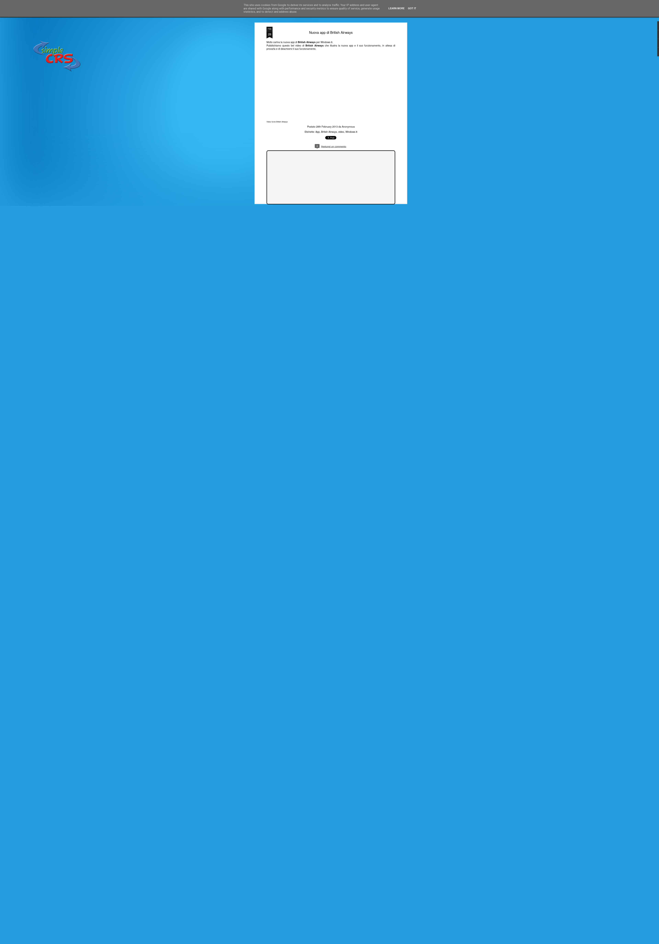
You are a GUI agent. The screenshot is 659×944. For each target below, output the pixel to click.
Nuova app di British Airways (331, 32)
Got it (412, 8)
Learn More (396, 8)
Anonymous (348, 126)
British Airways (282, 122)
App (317, 131)
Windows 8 (351, 131)
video (341, 131)
